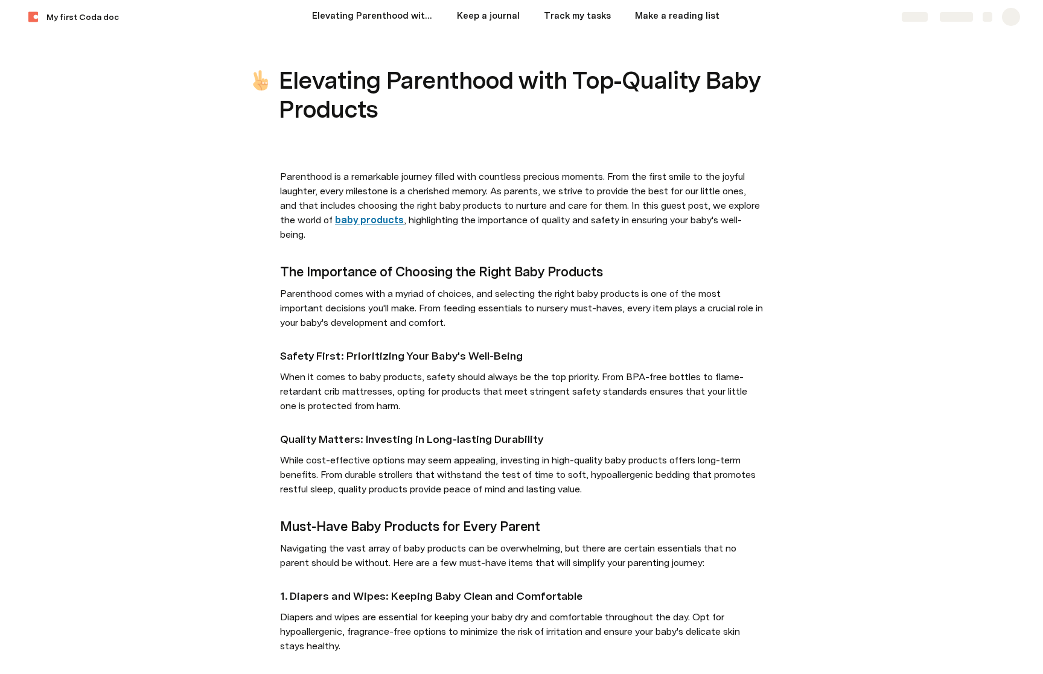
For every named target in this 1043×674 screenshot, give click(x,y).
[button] (286, 53)
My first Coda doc (82, 17)
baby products (369, 220)
